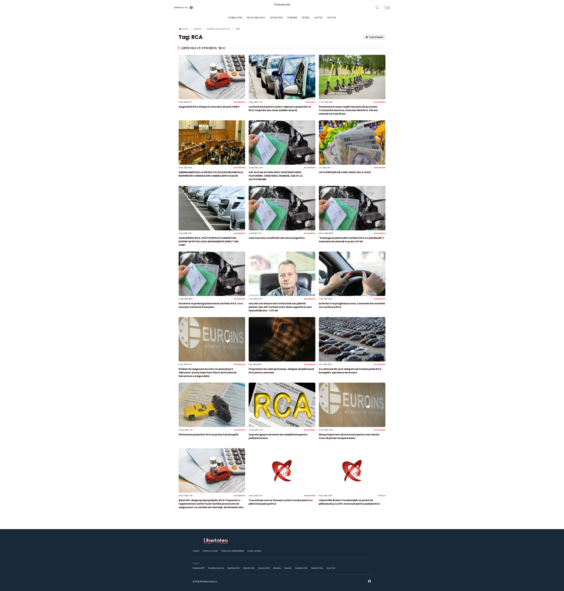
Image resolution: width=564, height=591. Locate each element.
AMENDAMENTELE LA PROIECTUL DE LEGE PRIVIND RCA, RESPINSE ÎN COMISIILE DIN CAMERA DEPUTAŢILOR (211, 174)
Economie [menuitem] (292, 17)
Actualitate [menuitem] (276, 17)
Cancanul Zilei (264, 568)
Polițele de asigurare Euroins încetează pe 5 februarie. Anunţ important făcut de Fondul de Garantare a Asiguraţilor (207, 372)
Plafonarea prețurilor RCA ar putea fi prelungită (208, 434)
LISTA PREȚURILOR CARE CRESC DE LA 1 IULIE (345, 172)
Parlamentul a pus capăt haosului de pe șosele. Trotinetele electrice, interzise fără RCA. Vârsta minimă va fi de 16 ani (348, 110)
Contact (196, 551)
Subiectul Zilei (317, 568)
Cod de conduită (254, 551)
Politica (381, 495)
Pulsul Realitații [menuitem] (256, 17)
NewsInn (288, 568)
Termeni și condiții (210, 551)
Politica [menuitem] (331, 17)
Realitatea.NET (199, 568)
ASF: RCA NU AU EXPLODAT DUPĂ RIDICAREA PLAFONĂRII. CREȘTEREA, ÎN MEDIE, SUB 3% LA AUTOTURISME (276, 176)
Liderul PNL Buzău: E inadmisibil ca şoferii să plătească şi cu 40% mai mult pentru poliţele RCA (349, 502)
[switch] (387, 7)
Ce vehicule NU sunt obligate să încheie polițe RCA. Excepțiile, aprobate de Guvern (350, 370)
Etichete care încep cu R (218, 28)
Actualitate (239, 102)
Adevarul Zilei (249, 568)
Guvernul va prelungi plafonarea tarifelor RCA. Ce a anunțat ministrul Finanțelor (211, 305)
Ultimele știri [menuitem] (235, 17)
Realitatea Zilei (301, 568)
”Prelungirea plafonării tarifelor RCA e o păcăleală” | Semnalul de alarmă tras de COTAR (351, 239)
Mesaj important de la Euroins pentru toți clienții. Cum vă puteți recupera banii (349, 436)
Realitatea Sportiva (216, 568)
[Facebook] (191, 7)
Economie (310, 102)
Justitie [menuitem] (318, 17)
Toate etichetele (376, 37)
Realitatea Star (234, 568)
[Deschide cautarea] (377, 8)
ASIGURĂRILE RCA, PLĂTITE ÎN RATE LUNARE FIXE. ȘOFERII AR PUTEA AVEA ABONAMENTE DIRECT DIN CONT (209, 241)
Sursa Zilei (330, 568)
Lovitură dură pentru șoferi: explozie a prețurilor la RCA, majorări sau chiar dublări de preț (280, 108)
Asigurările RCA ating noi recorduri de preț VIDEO (209, 106)
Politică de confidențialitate (232, 551)
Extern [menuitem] (305, 17)
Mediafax (277, 568)
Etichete (197, 28)
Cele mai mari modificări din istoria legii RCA (277, 238)
